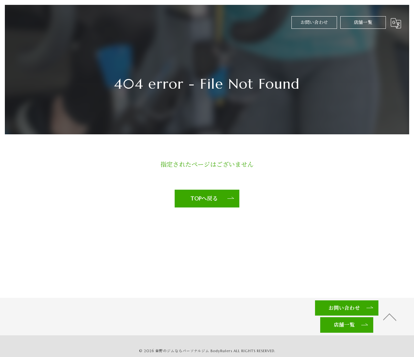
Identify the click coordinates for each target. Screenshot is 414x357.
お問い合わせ (314, 22)
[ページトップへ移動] (389, 316)
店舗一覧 (363, 22)
